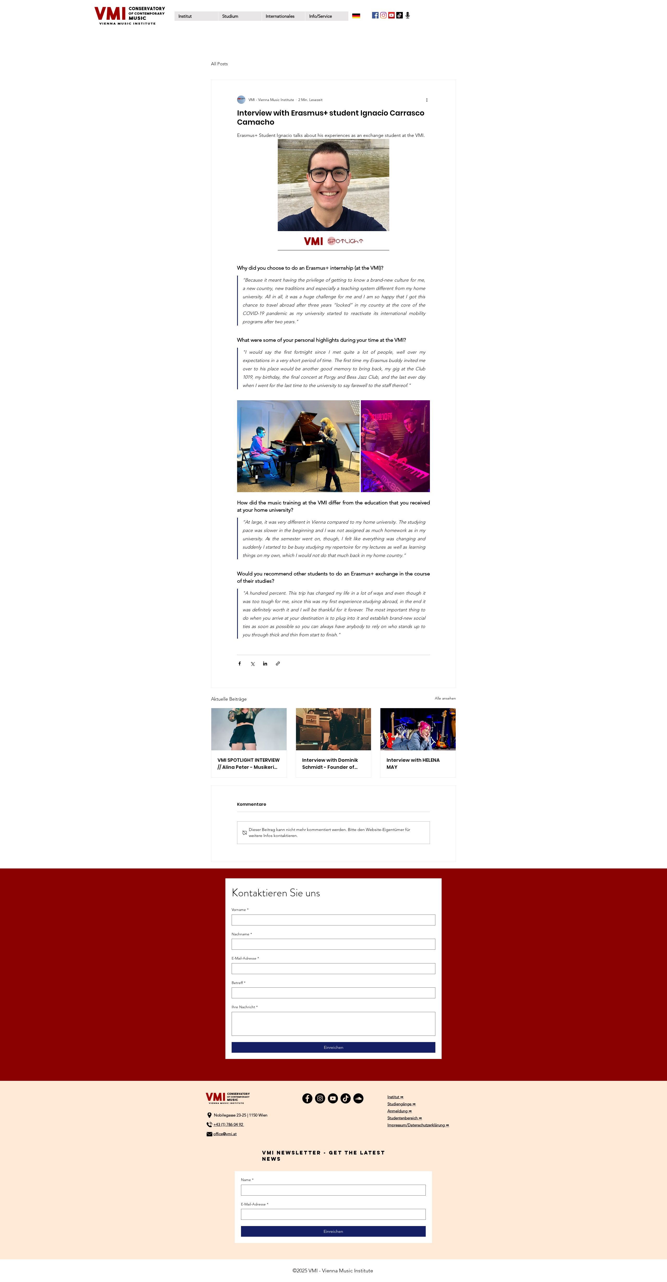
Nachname (242, 934)
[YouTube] (391, 15)
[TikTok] (399, 15)
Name (247, 1179)
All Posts (219, 63)
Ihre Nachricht (245, 1007)
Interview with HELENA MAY (413, 763)
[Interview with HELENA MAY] (418, 729)
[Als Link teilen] (277, 663)
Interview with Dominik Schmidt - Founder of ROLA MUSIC (330, 764)
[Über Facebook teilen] (239, 663)
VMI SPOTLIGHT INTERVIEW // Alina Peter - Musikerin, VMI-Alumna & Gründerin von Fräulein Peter (249, 764)
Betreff (238, 982)
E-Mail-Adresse (245, 958)
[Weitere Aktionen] (427, 100)
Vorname (240, 909)
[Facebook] (375, 15)
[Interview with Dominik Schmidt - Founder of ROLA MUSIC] (333, 729)
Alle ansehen (445, 698)
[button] (240, 16)
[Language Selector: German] (359, 16)
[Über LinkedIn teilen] (265, 663)
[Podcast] (407, 15)
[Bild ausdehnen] (298, 446)
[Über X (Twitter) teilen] (252, 663)
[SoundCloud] (358, 1098)
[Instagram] (383, 15)
